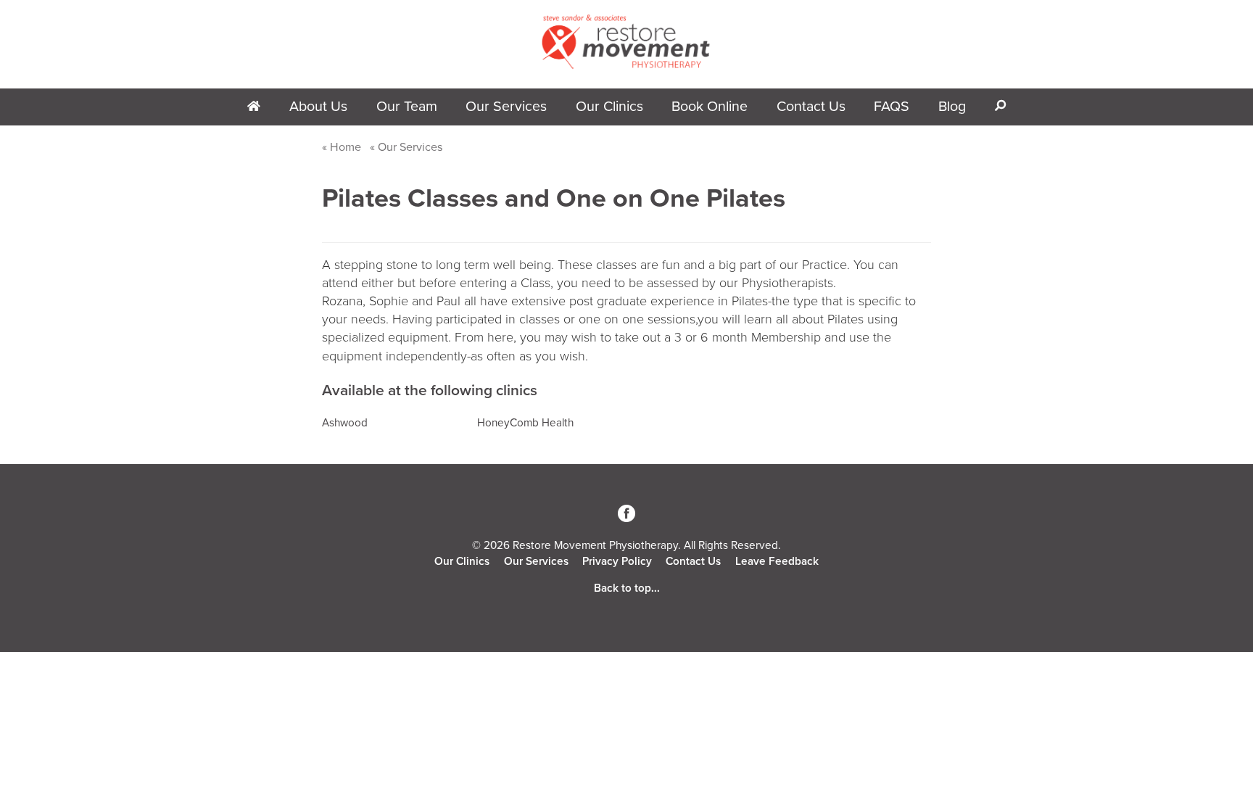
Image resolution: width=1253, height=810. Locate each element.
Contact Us (811, 106)
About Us (318, 106)
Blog (952, 106)
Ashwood (345, 422)
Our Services (506, 106)
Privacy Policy (617, 561)
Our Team (406, 106)
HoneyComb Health (525, 422)
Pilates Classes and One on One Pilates (553, 198)
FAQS (891, 106)
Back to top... (627, 588)
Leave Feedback (777, 561)
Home (345, 147)
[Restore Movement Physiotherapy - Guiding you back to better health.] (626, 66)
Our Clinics (461, 561)
